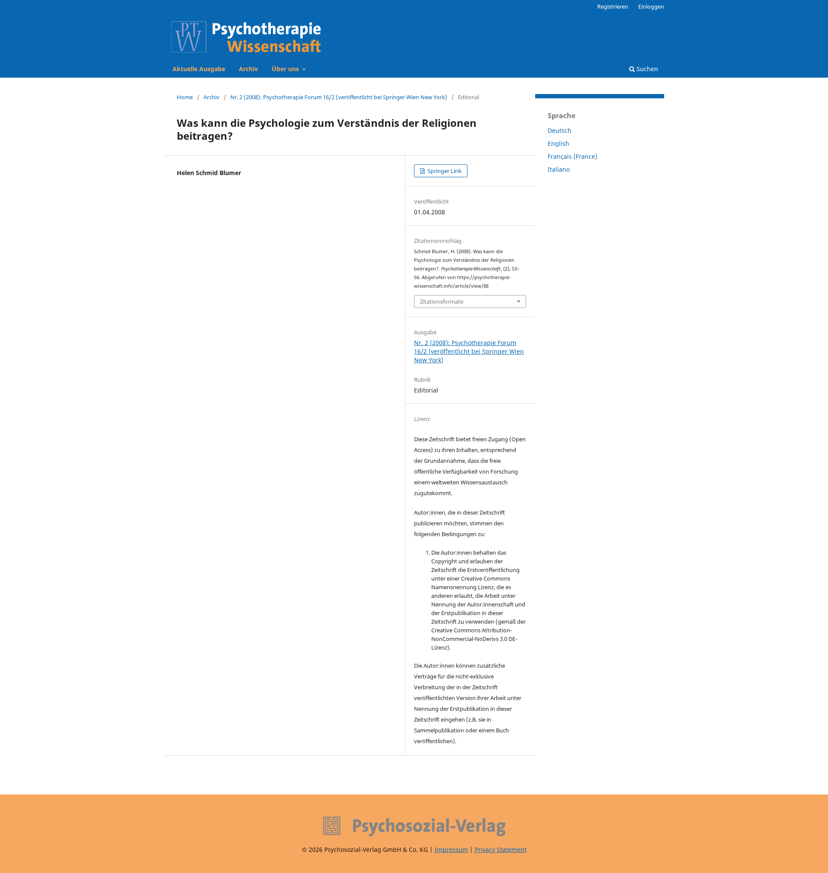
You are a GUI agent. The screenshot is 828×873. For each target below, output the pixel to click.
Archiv (248, 69)
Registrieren (612, 6)
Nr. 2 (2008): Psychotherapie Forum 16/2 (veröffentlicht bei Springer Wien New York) (338, 97)
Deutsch (559, 130)
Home (185, 97)
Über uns (286, 69)
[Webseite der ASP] (414, 826)
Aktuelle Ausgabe (198, 69)
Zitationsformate (441, 301)
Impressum (451, 849)
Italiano (559, 169)
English (558, 143)
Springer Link (443, 171)
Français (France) (572, 156)
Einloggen (651, 6)
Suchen (646, 69)
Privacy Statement (501, 849)
